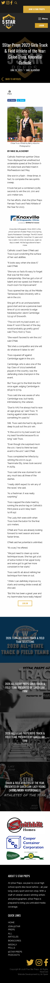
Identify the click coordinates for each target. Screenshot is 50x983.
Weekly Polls (12, 946)
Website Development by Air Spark (33, 974)
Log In (25, 603)
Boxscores (14, 940)
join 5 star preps (37, 9)
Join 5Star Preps (14, 928)
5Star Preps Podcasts (15, 953)
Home (11, 922)
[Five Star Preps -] (8, 21)
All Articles (13, 935)
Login (41, 25)
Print (9, 94)
